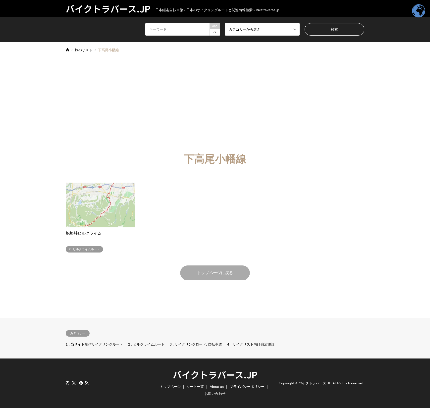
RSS (87, 383)
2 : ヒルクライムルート (146, 344)
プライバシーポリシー (247, 387)
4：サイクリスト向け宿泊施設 (250, 344)
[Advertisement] (215, 105)
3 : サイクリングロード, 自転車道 (196, 344)
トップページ (170, 387)
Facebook (80, 383)
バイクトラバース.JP (215, 374)
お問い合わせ (215, 394)
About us (217, 387)
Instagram (67, 383)
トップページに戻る (215, 273)
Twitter (74, 383)
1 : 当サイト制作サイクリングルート (94, 344)
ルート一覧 (195, 387)
